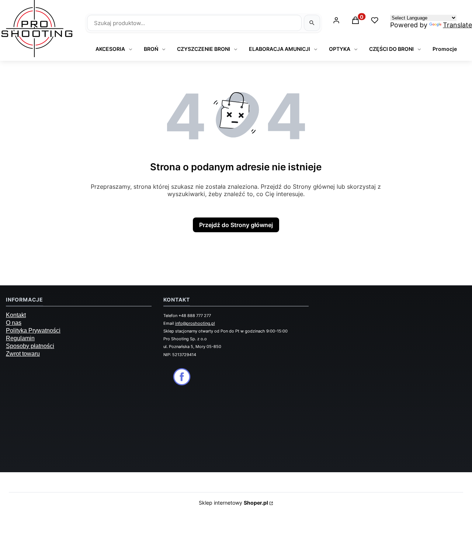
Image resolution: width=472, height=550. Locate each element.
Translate (457, 25)
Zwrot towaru (23, 354)
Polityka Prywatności (33, 330)
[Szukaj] (312, 23)
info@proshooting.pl (195, 323)
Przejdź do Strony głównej (236, 225)
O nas (13, 323)
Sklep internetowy (233, 502)
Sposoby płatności (30, 346)
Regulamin (20, 338)
